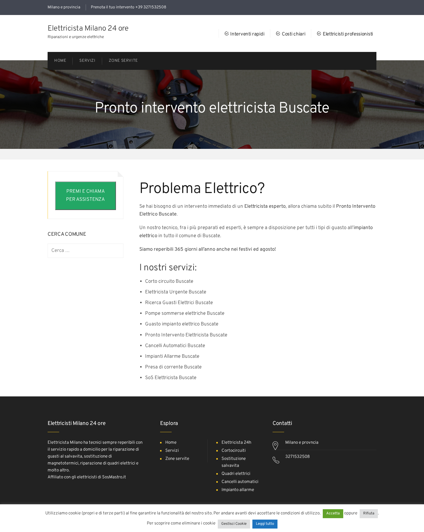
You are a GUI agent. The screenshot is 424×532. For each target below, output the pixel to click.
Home (171, 442)
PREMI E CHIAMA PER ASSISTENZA (85, 195)
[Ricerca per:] (85, 251)
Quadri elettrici (236, 474)
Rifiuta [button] (368, 513)
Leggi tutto (265, 524)
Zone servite (177, 459)
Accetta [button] (333, 513)
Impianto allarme (238, 490)
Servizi (172, 451)
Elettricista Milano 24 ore (88, 28)
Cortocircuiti (234, 451)
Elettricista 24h (236, 442)
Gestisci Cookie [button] (234, 524)
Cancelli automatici (240, 482)
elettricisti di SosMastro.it (101, 477)
